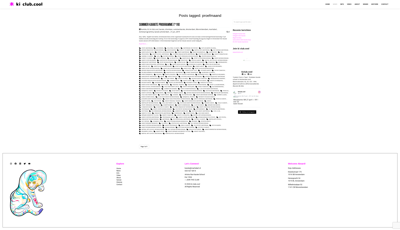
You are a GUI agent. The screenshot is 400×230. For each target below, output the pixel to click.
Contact (119, 184)
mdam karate (159, 93)
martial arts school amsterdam (152, 133)
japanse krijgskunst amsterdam (215, 76)
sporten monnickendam (173, 70)
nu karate (164, 123)
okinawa (175, 95)
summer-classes (222, 95)
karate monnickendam (221, 58)
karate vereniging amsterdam (203, 99)
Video (118, 175)
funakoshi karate (147, 107)
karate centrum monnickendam (151, 125)
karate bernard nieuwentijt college (179, 131)
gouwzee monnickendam (196, 62)
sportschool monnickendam (151, 78)
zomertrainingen (168, 105)
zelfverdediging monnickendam (161, 111)
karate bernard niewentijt (150, 123)
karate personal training (173, 101)
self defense (145, 121)
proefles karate (221, 99)
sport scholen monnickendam (204, 68)
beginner (194, 121)
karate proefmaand (171, 125)
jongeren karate (160, 82)
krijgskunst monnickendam (150, 119)
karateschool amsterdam (174, 72)
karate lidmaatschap (220, 54)
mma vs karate (185, 125)
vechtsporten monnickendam (192, 90)
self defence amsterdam (186, 74)
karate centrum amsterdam (150, 117)
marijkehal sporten (189, 97)
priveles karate (196, 60)
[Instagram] (11, 164)
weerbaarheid (222, 62)
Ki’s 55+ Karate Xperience (240, 42)
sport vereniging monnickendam (187, 56)
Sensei (118, 180)
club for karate (199, 105)
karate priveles (172, 76)
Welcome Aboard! (297, 164)
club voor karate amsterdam (208, 88)
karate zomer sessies (148, 97)
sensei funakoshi (203, 86)
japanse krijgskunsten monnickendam (198, 93)
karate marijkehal (147, 74)
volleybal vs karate (173, 48)
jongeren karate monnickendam (152, 99)
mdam (162, 76)
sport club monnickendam (202, 58)
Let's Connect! (192, 164)
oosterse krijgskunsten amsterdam (184, 54)
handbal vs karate (147, 56)
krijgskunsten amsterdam (163, 113)
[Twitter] (25, 164)
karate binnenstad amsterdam (193, 101)
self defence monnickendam (199, 123)
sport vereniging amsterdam (150, 105)
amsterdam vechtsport (190, 48)
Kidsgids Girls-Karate (239, 36)
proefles (225, 90)
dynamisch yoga (158, 121)
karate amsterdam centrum (204, 95)
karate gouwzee (183, 78)
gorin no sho (146, 66)
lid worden (159, 48)
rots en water (216, 125)
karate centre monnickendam (162, 109)
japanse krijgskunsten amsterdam (152, 70)
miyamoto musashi (162, 90)
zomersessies (178, 113)
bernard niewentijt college (150, 115)
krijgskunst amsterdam (149, 62)
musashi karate (146, 82)
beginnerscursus (203, 74)
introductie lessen (206, 82)
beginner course (191, 82)
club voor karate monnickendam (168, 97)
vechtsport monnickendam (183, 109)
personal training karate (175, 93)
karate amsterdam (162, 32)
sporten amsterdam (204, 54)
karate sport (160, 131)
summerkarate (179, 29)
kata (158, 56)
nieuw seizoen (171, 50)
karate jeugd (186, 58)
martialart (213, 29)
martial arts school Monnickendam (216, 60)
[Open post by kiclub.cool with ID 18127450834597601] (246, 96)
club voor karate (200, 80)
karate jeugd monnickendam (162, 66)
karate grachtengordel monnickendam (177, 99)
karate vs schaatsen (183, 115)
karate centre (146, 101)
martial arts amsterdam (201, 50)
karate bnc (184, 60)
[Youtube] (29, 164)
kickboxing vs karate (208, 72)
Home (118, 168)
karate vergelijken (188, 86)
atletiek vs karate (203, 127)
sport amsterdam (147, 48)
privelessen (145, 54)
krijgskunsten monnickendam (197, 84)
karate (161, 29)
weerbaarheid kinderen (218, 78)
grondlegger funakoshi (199, 78)
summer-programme (170, 88)
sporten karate (206, 121)
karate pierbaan (161, 58)
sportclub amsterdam (176, 82)
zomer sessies (190, 113)
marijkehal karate (147, 90)
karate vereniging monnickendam (209, 107)
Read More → (143, 44)
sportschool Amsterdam (179, 123)
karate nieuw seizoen (178, 64)
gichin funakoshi (219, 70)
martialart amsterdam (221, 93)
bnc (222, 52)
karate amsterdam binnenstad (151, 88)
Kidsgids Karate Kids (239, 34)
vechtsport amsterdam (201, 125)
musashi (158, 74)
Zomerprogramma (146, 32)
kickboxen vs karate (195, 64)
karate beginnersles (199, 52)
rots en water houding (208, 48)
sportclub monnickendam (165, 52)
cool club (216, 111)
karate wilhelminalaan (212, 64)
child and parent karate (149, 95)
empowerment (200, 109)
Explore (120, 164)
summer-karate (174, 80)
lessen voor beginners (215, 66)
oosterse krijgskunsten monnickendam (154, 80)
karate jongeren (170, 74)
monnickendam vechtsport (206, 117)
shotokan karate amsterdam (201, 111)
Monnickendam (202, 29)
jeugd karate (176, 90)
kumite (144, 29)
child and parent (168, 78)
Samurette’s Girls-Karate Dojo (242, 40)
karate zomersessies (184, 105)
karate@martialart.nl (193, 168)
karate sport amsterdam (149, 84)
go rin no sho (174, 58)
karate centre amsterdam (186, 117)
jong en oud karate (195, 129)
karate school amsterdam (160, 54)
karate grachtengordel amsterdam (153, 64)
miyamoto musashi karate (207, 97)
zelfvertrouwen (187, 95)
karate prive (187, 68)
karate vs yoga (146, 113)
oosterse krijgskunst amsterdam (191, 76)
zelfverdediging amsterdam (181, 119)
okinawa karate (209, 103)
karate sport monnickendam (150, 68)
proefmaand (145, 109)
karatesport (213, 52)
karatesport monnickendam (168, 60)
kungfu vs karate (147, 58)
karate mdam (165, 84)
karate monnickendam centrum (151, 127)
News (118, 171)
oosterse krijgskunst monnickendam (184, 107)
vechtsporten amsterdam (217, 109)
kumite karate (164, 95)
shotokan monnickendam (186, 127)
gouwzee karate (206, 70)
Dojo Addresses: (294, 168)
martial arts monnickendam (202, 115)
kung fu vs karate (185, 50)
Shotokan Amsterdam (212, 90)
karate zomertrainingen (188, 88)
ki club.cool (154, 29)
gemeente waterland (181, 111)
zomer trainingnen (192, 72)
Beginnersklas (237, 38)
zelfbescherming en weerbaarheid (152, 72)
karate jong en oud (148, 52)
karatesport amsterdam (149, 76)
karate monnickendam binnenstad (177, 121)
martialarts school (215, 119)
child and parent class (169, 103)
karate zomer (187, 80)
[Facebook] (16, 164)
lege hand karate (203, 113)
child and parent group (171, 86)
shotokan (168, 29)
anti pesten (222, 117)
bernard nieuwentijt (214, 105)
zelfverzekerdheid (218, 86)
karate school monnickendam (151, 86)
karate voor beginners (149, 60)
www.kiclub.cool (238, 52)
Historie (119, 182)
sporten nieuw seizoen (209, 56)
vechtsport (157, 101)
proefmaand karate (168, 117)
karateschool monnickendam (174, 133)
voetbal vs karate (199, 119)
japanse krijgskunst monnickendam (152, 50)
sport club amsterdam (217, 84)
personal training (178, 84)
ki (168, 64)
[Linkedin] (20, 164)
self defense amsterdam (220, 50)
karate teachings (199, 131)
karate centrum (146, 93)
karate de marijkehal (216, 80)
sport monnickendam (166, 62)
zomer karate (199, 66)
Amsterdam (190, 29)
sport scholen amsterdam (183, 66)
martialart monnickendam (150, 103)
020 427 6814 (190, 171)
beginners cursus (147, 131)
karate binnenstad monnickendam (215, 129)
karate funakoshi (167, 115)
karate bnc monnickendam (171, 68)
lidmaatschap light (191, 70)
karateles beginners (218, 74)
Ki (148, 29)
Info (117, 173)
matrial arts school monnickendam (153, 129)
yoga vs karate (222, 103)
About (118, 178)
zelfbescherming (168, 56)
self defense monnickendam (176, 129)
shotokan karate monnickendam (190, 103)
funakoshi (211, 62)
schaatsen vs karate (162, 107)
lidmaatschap (181, 62)
